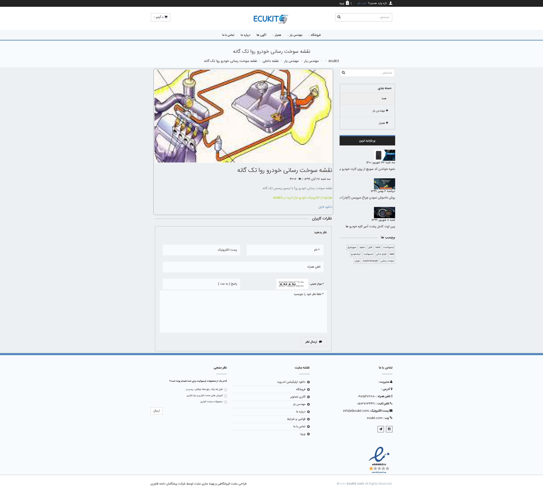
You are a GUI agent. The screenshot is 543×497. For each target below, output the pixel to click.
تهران (357, 261)
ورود (302, 434)
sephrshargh (370, 261)
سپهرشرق (352, 247)
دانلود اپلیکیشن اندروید (291, 382)
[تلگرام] (381, 429)
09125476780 (366, 396)
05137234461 (366, 403)
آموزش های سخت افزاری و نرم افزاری (205, 396)
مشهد (362, 247)
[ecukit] (271, 19)
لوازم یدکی (381, 254)
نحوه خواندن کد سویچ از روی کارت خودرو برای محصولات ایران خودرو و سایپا (346, 169)
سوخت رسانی (387, 261)
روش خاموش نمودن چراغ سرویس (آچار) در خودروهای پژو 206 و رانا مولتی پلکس (342, 197)
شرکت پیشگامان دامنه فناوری (168, 483)
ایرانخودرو (355, 254)
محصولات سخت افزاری (211, 402)
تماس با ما (228, 35)
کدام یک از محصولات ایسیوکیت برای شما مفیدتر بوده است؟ (198, 381)
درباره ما (245, 35)
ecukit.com (374, 418)
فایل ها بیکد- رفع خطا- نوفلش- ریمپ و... (204, 389)
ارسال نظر (311, 342)
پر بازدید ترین (367, 140)
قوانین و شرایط (296, 419)
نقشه (377, 247)
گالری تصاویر (297, 396)
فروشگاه (316, 35)
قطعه (391, 254)
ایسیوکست (388, 247)
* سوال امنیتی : (316, 284)
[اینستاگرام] (389, 429)
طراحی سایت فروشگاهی (232, 483)
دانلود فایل (325, 207)
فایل (370, 247)
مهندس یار (296, 35)
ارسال (156, 410)
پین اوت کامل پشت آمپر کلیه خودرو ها (370, 226)
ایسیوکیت (368, 254)
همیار (278, 35)
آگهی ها (261, 35)
